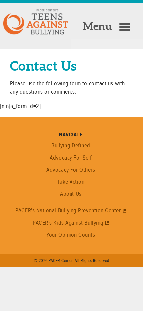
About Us (70, 193)
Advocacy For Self (71, 157)
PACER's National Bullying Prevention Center (68, 210)
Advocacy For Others (70, 169)
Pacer (41, 20)
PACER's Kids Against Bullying (68, 222)
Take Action (70, 181)
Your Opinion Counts (70, 234)
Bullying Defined (70, 145)
